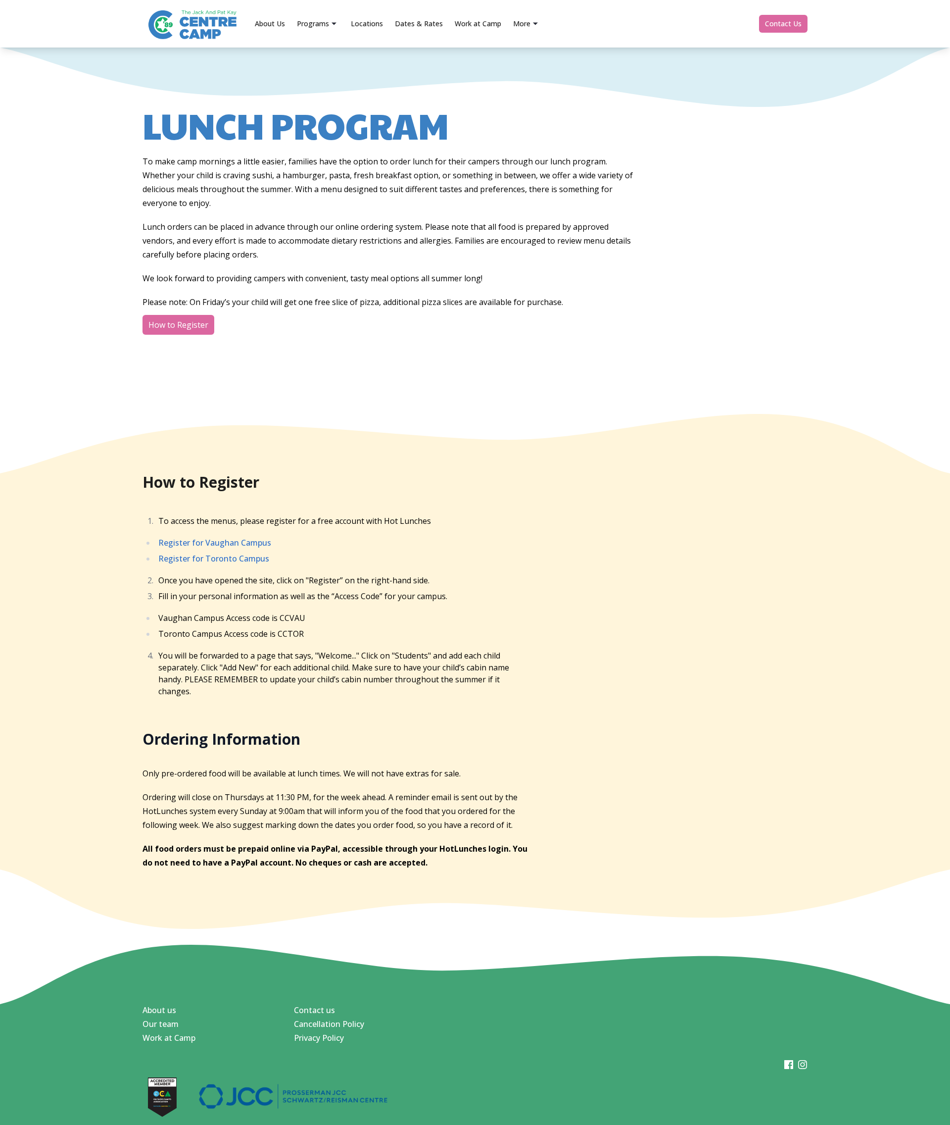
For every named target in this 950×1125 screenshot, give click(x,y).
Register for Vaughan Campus (214, 542)
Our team (160, 1024)
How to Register (178, 324)
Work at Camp (168, 1037)
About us (159, 1010)
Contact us (314, 1010)
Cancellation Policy (329, 1024)
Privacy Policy (319, 1037)
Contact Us (783, 23)
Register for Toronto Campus (213, 558)
